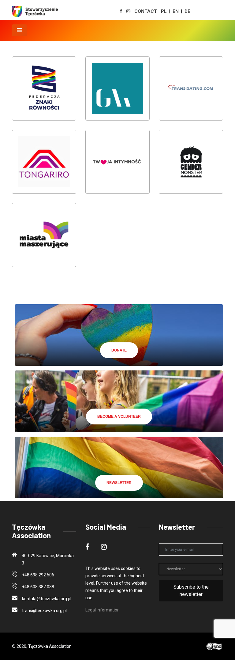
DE (187, 11)
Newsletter (119, 483)
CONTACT (145, 11)
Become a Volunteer (119, 416)
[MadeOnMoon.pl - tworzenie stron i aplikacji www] (214, 646)
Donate (119, 350)
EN (176, 11)
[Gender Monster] (191, 166)
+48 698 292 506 (38, 574)
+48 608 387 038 (38, 586)
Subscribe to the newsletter (191, 590)
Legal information (102, 610)
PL (164, 11)
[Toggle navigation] (19, 30)
